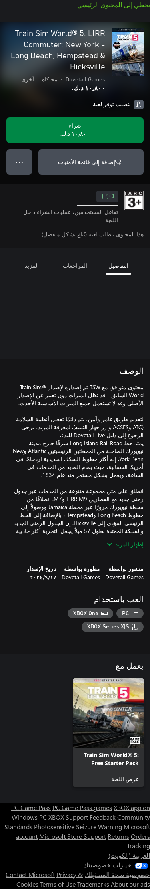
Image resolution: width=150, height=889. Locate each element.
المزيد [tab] (32, 265)
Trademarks (93, 884)
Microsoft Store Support (72, 836)
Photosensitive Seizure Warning (78, 826)
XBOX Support (68, 817)
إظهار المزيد (129, 544)
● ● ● (19, 162)
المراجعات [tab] (75, 265)
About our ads (130, 884)
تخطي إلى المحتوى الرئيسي (113, 4)
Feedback (103, 817)
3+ (111, 196)
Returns (118, 836)
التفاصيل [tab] (118, 265)
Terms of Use (58, 884)
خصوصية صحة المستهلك (117, 874)
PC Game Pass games (82, 807)
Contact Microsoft (30, 874)
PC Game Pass (31, 807)
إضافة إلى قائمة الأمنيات (86, 162)
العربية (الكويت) (129, 855)
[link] (108, 732)
